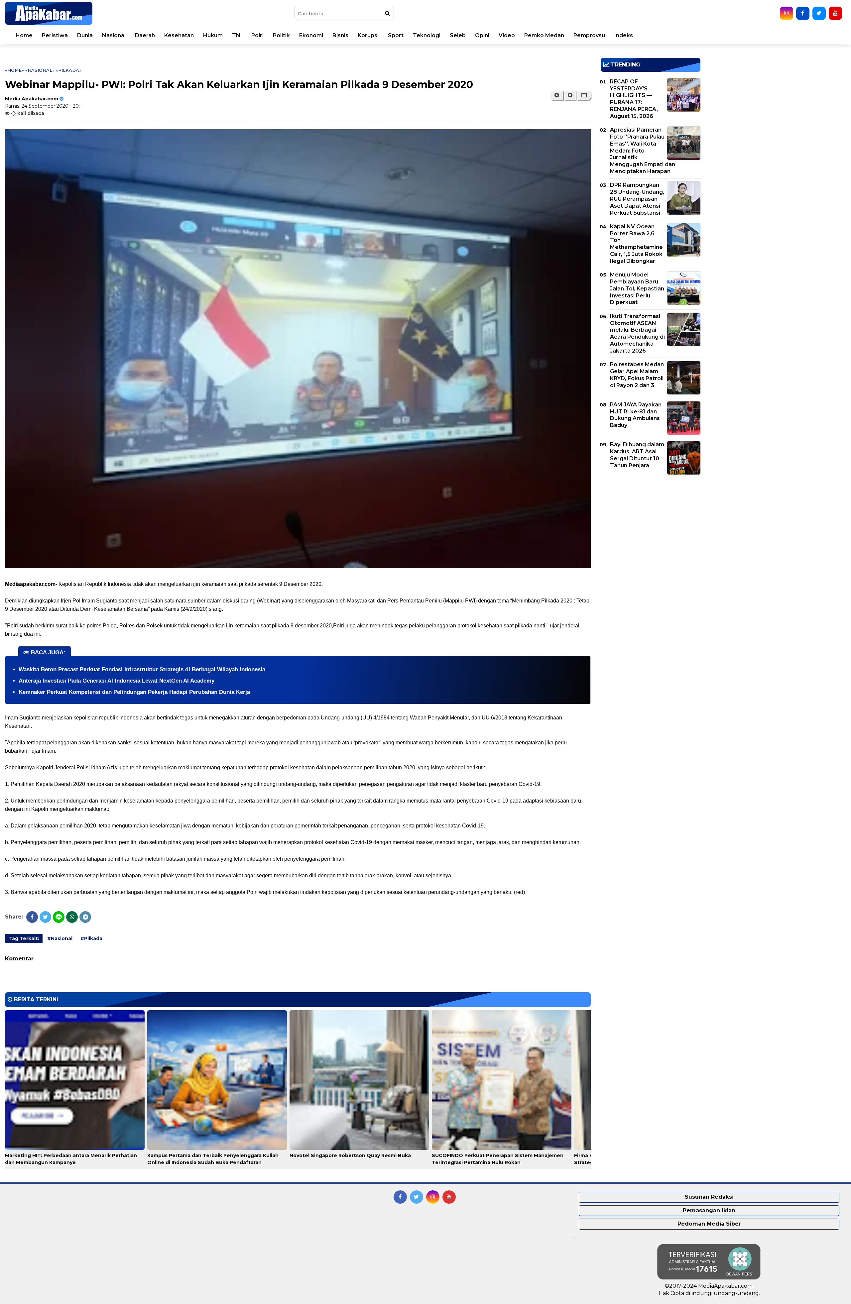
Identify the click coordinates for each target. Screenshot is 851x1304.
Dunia (85, 35)
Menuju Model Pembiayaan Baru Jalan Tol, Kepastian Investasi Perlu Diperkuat (637, 288)
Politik (281, 35)
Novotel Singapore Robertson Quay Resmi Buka (350, 1155)
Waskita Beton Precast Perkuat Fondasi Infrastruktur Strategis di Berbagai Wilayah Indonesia (142, 669)
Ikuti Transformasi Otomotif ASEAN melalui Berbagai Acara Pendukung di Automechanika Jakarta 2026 (637, 333)
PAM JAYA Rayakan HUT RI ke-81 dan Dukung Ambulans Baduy (636, 414)
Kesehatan (179, 35)
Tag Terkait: (23, 938)
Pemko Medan (544, 35)
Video (507, 35)
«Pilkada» (68, 70)
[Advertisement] (650, 529)
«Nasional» (40, 70)
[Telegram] (85, 917)
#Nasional (59, 938)
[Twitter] (45, 917)
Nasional (114, 35)
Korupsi (368, 35)
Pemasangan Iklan (709, 1210)
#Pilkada (91, 938)
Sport (396, 35)
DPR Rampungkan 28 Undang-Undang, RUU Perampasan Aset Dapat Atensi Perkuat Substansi (637, 199)
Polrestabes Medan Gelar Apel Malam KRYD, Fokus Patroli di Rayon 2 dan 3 (637, 374)
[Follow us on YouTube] (835, 13)
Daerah (145, 35)
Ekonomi (311, 35)
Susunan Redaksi (709, 1197)
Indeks (623, 35)
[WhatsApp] (72, 917)
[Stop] (570, 95)
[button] (584, 95)
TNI (237, 35)
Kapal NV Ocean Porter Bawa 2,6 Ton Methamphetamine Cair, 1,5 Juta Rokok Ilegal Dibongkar (636, 243)
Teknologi (426, 35)
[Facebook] (32, 917)
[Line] (58, 917)
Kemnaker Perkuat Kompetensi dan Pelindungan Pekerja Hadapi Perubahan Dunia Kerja (134, 692)
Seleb (458, 35)
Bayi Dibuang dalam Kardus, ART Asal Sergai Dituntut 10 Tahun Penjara (637, 454)
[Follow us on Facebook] (802, 13)
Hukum (213, 35)
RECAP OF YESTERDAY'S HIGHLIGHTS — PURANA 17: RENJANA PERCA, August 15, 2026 (634, 98)
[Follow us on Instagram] (786, 13)
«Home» (14, 70)
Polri (257, 35)
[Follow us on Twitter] (819, 13)
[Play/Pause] (556, 95)
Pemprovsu (589, 35)
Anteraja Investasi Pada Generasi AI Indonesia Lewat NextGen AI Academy (116, 681)
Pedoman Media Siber (709, 1224)
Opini (482, 35)
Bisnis (340, 35)
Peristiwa (55, 35)
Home (24, 35)
